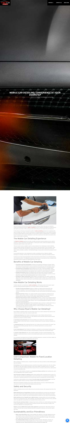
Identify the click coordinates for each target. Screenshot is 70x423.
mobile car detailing (39, 231)
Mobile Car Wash (26, 97)
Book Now (66, 2)
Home (18, 97)
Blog (21, 97)
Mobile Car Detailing (19, 241)
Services (50, 2)
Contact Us (59, 2)
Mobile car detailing (31, 227)
